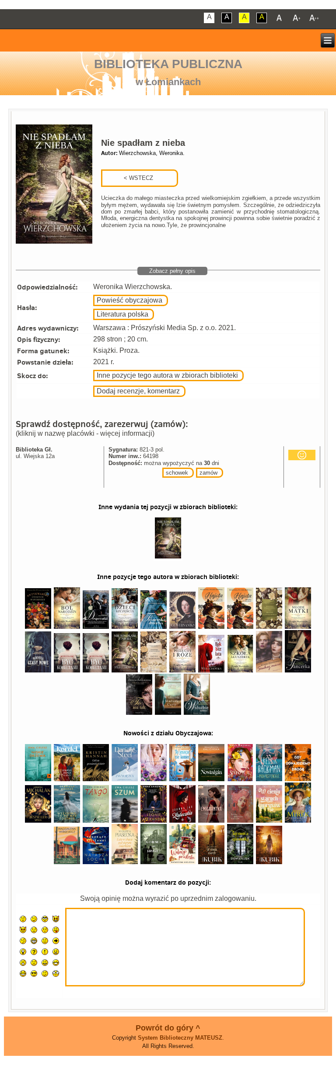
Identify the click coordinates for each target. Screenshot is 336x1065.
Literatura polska (122, 314)
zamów (208, 472)
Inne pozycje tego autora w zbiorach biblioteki (167, 375)
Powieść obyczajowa (129, 300)
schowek (177, 472)
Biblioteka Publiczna (168, 64)
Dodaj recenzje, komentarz (138, 391)
